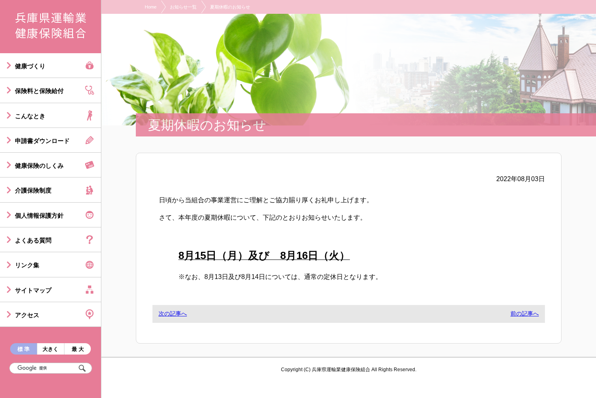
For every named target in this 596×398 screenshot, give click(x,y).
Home (151, 6)
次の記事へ (173, 313)
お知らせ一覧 (183, 6)
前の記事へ (524, 313)
